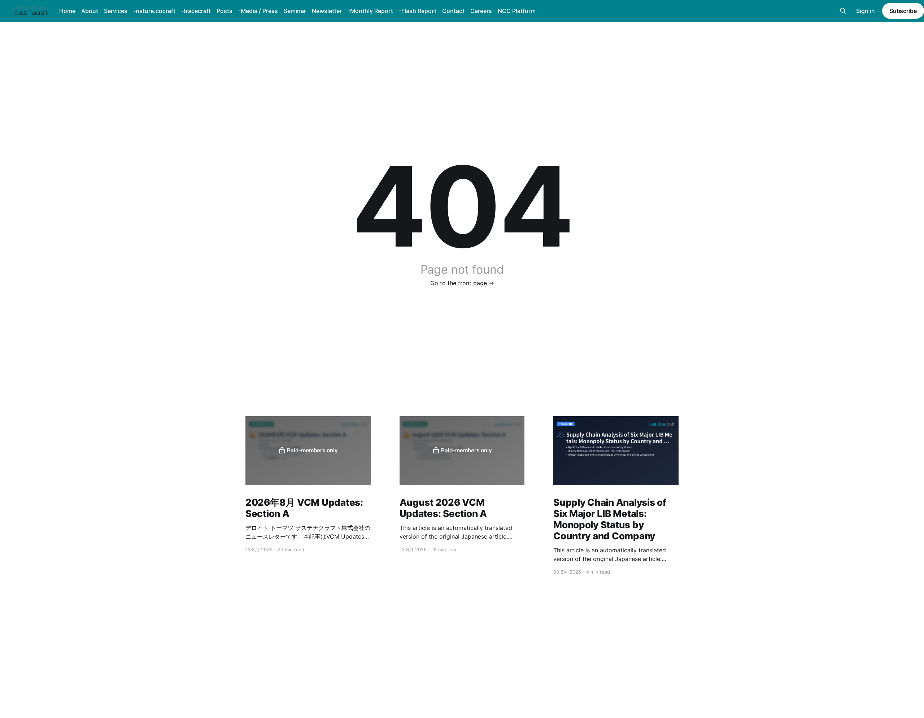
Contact (453, 10)
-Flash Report (417, 10)
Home (67, 10)
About (89, 10)
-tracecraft (196, 10)
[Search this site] (843, 11)
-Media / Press (258, 10)
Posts (224, 10)
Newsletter (327, 10)
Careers (481, 10)
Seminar (295, 10)
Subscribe (903, 10)
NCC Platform (517, 10)
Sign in (865, 10)
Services (115, 10)
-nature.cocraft (154, 10)
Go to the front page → (462, 283)
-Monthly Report (370, 10)
